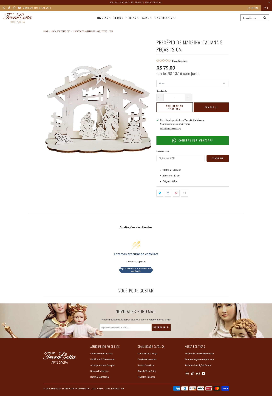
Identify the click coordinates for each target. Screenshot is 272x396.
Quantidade (161, 91)
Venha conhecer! (153, 2)
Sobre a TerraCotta (99, 377)
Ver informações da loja (170, 128)
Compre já (211, 107)
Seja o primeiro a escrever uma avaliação (136, 270)
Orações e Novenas (147, 359)
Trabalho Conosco (146, 377)
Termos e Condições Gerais (198, 365)
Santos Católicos (146, 365)
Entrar (255, 7)
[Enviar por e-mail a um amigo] (184, 193)
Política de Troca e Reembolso (199, 353)
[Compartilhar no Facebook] (168, 193)
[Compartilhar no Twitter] (159, 193)
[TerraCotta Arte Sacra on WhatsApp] (14, 7)
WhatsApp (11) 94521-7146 (37, 7)
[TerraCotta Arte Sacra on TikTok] (8, 7)
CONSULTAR (218, 158)
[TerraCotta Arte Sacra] (17, 18)
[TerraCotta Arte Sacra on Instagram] (3, 7)
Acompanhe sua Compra (102, 365)
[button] (104, 18)
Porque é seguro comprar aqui (199, 359)
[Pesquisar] (265, 17)
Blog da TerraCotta (147, 371)
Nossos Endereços (99, 371)
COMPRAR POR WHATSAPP (195, 140)
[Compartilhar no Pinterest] (176, 193)
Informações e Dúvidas (101, 353)
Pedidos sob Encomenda (102, 359)
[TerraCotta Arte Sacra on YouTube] (19, 7)
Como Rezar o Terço (147, 353)
